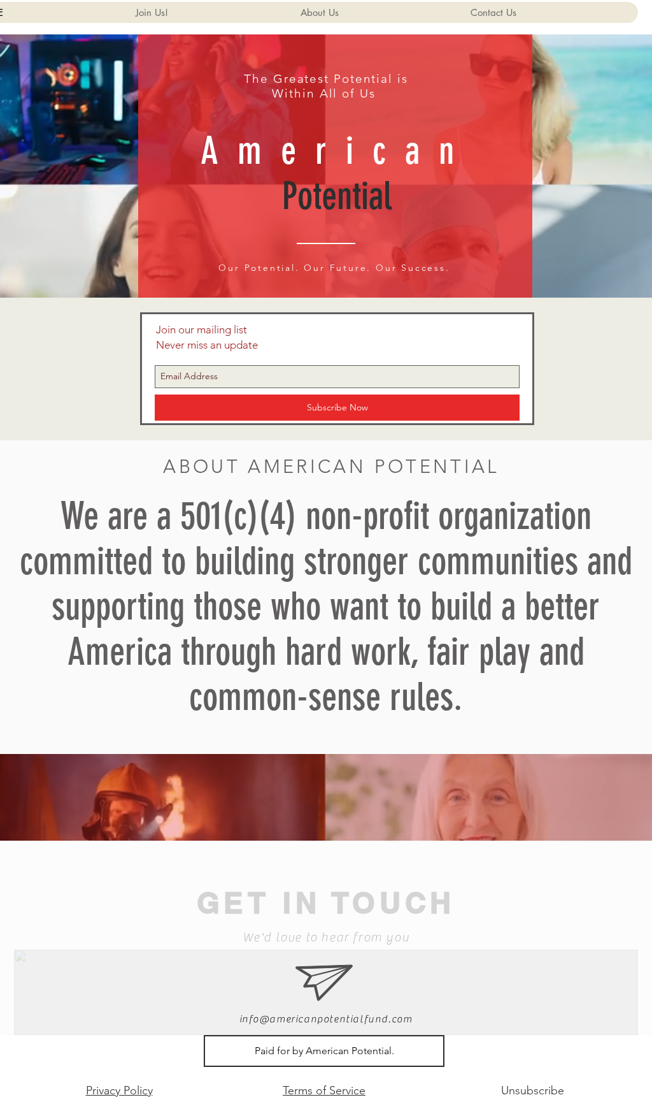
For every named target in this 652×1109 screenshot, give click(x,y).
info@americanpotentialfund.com (326, 1019)
